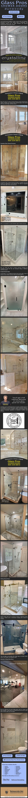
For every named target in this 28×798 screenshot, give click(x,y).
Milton (17, 771)
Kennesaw (18, 769)
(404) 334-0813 (14, 12)
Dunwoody (18, 766)
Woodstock (18, 773)
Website (21, 16)
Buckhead (6, 771)
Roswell (17, 772)
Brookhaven (7, 770)
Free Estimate (7, 16)
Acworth (6, 766)
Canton (6, 772)
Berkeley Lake (7, 769)
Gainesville (18, 767)
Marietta (17, 770)
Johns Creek (18, 768)
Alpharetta (6, 767)
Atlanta (6, 768)
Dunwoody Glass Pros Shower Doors (14, 759)
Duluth (6, 773)
